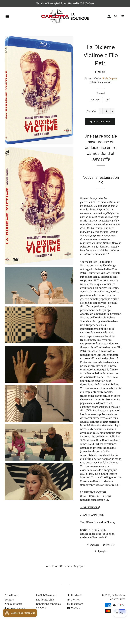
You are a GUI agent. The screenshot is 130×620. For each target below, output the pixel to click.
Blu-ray (95, 99)
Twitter (75, 599)
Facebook (76, 595)
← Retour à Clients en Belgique (65, 566)
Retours (9, 599)
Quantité (91, 111)
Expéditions (12, 595)
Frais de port (109, 78)
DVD (108, 99)
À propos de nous (15, 608)
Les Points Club (45, 599)
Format (101, 93)
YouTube (76, 608)
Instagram (76, 603)
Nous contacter (13, 603)
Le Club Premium (46, 595)
